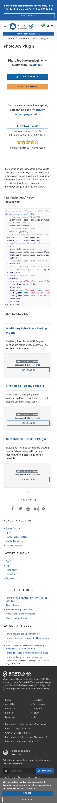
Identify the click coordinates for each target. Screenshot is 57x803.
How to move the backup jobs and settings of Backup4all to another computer (26, 647)
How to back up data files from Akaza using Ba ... (27, 737)
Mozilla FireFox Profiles (16, 537)
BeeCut (9, 561)
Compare (37, 708)
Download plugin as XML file (27, 131)
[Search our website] (53, 27)
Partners (9, 713)
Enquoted (26, 688)
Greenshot (10, 574)
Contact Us (10, 708)
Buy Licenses (39, 704)
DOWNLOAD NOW (28, 76)
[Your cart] (42, 26)
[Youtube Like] (28, 508)
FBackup (34, 682)
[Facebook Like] (12, 508)
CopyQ (9, 565)
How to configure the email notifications (24, 657)
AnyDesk (10, 578)
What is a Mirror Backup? (17, 618)
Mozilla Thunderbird (15, 541)
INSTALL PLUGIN (28, 126)
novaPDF (7, 685)
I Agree (27, 793)
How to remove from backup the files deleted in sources (27, 639)
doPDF (15, 685)
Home (8, 700)
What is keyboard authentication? (21, 614)
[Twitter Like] (20, 508)
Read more (28, 800)
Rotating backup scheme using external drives (27, 653)
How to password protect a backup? (21, 741)
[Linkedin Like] (36, 508)
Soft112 (37, 685)
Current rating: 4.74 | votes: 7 (27, 148)
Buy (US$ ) (29, 16)
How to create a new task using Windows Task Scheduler (27, 599)
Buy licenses (29, 86)
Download (37, 700)
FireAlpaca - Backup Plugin (25, 385)
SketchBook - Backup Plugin (26, 439)
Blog (35, 717)
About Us (9, 704)
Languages (10, 717)
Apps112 (46, 685)
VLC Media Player (14, 545)
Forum (36, 713)
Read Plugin (28, 370)
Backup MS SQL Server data (18, 728)
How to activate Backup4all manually (23, 634)
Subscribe (46, 770)
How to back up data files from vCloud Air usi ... (26, 724)
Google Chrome (13, 528)
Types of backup (13, 605)
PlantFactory (12, 570)
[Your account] (48, 25)
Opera (9, 533)
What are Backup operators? (19, 609)
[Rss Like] (43, 508)
